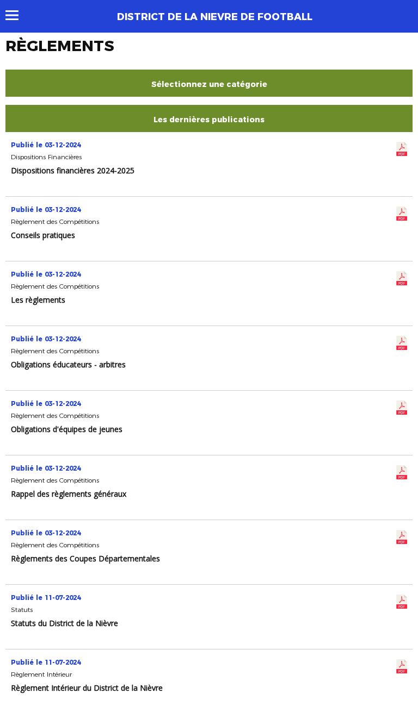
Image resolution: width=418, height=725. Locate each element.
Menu (17, 15)
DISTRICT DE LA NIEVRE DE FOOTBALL (214, 17)
